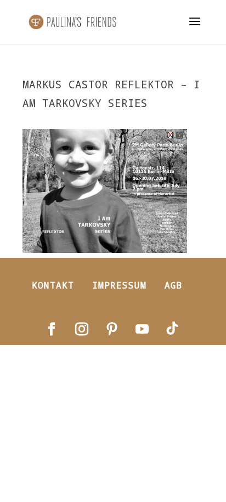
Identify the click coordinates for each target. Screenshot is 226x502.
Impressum (119, 285)
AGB (174, 285)
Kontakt (53, 285)
